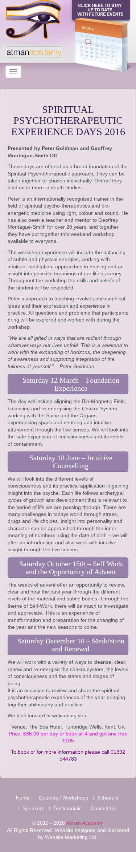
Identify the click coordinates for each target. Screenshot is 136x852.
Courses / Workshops (63, 798)
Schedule (108, 798)
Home (23, 798)
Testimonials (67, 808)
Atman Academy (84, 823)
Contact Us (103, 808)
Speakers (33, 808)
